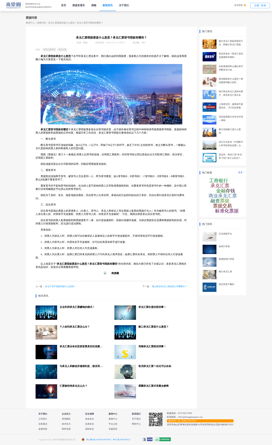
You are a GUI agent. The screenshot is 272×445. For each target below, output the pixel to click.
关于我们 (124, 5)
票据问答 (41, 23)
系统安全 (89, 429)
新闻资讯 (108, 5)
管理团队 (66, 419)
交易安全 (89, 424)
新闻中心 (30, 23)
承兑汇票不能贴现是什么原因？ (60, 286)
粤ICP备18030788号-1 (122, 440)
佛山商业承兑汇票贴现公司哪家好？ (169, 286)
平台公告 (113, 424)
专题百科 (113, 429)
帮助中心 (136, 424)
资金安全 (89, 419)
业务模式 (42, 424)
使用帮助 (238, 5)
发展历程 (42, 429)
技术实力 (66, 424)
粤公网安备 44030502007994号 (98, 440)
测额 (93, 5)
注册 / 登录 (260, 5)
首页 (63, 5)
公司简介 (42, 419)
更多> (241, 172)
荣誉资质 (66, 429)
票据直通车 (78, 5)
